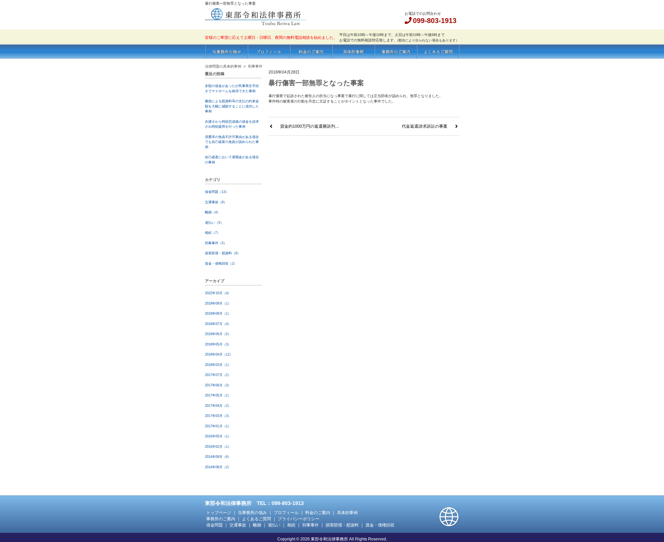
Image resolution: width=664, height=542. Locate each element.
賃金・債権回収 (380, 525)
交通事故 (238, 525)
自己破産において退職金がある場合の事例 (232, 159)
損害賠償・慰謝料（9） (222, 253)
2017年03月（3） (218, 416)
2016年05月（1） (218, 436)
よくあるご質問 (438, 51)
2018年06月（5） (218, 334)
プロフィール (269, 51)
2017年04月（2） (218, 406)
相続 (291, 525)
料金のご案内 (311, 51)
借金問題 (214, 525)
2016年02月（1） (218, 447)
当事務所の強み (226, 51)
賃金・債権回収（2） (221, 263)
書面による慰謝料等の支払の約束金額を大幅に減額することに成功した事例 (232, 106)
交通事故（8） (216, 202)
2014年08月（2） (218, 467)
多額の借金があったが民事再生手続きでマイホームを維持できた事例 (232, 88)
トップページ (218, 512)
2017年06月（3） (218, 385)
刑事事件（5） (216, 243)
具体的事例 (353, 51)
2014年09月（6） (218, 457)
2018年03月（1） (218, 365)
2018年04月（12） (219, 354)
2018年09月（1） (218, 303)
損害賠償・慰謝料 (342, 525)
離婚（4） (212, 212)
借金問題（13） (217, 192)
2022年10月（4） (218, 293)
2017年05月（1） (218, 395)
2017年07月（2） (218, 375)
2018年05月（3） (218, 344)
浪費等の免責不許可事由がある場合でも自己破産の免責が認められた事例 (232, 142)
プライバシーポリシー (298, 519)
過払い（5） (214, 223)
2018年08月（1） (218, 313)
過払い (274, 525)
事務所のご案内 (396, 51)
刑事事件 (310, 525)
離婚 (257, 525)
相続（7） (212, 233)
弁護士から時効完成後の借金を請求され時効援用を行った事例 (232, 124)
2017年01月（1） (218, 426)
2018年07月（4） (218, 324)
